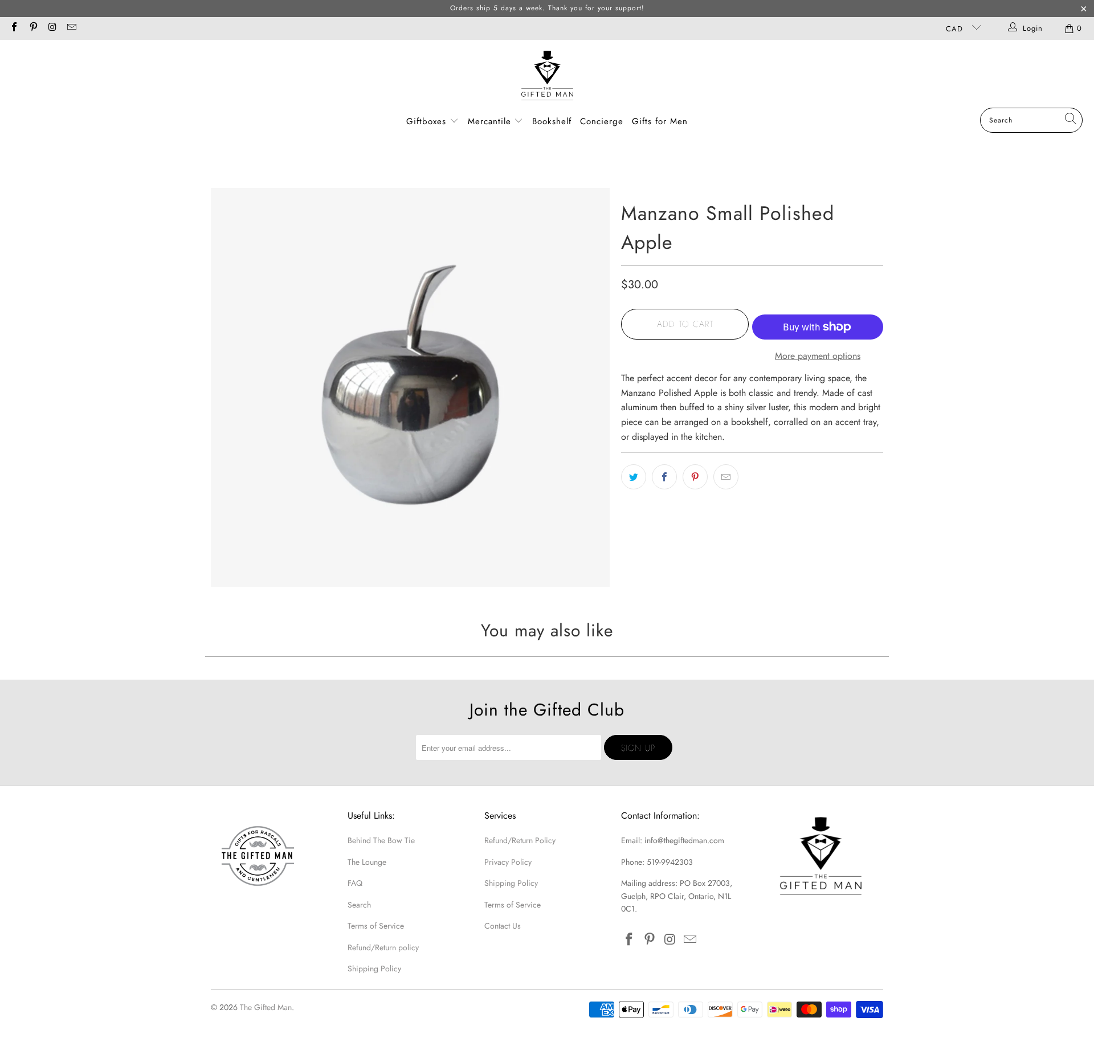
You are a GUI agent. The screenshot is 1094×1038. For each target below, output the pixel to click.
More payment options (817, 355)
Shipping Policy (374, 968)
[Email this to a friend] (725, 476)
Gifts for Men (660, 121)
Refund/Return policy (383, 947)
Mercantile (491, 121)
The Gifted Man (266, 1007)
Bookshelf (552, 121)
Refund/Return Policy (520, 840)
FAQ (355, 883)
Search (359, 904)
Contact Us (502, 925)
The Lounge (367, 862)
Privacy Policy (508, 862)
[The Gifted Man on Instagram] (52, 28)
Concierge (601, 121)
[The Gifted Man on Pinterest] (32, 28)
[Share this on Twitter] (633, 476)
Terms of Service (376, 925)
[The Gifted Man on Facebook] (14, 28)
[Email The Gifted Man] (71, 28)
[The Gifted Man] (547, 77)
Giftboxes (426, 121)
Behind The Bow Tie (381, 840)
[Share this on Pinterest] (695, 476)
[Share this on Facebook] (664, 476)
